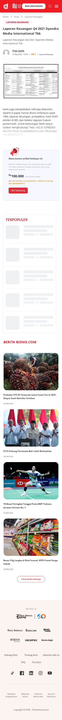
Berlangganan (34, 6)
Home (6, 16)
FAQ (23, 662)
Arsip (16, 16)
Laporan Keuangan (34, 16)
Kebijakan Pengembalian (11, 695)
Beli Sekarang (18, 190)
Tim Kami (36, 662)
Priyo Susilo (18, 51)
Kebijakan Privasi (25, 695)
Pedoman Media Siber (38, 695)
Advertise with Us (51, 654)
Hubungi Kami (11, 654)
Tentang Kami (31, 654)
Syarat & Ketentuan (51, 695)
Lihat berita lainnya (31, 579)
